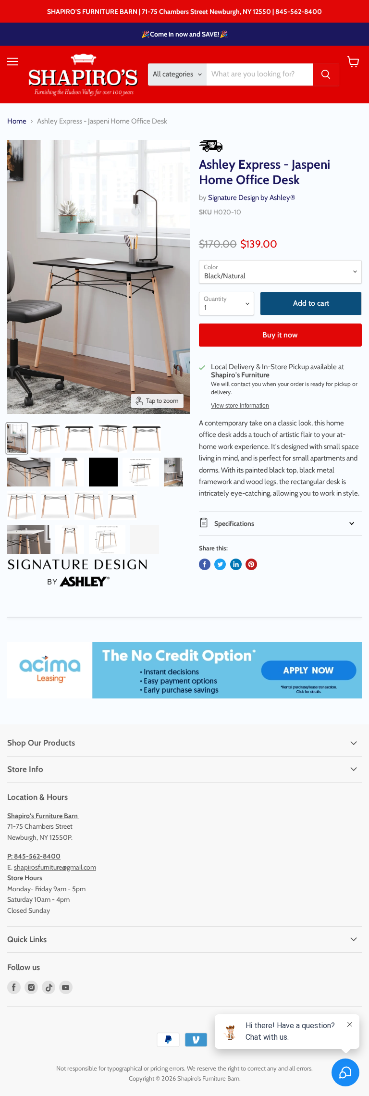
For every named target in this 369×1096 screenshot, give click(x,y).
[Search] (326, 74)
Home (16, 121)
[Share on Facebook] (204, 564)
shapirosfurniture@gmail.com (55, 867)
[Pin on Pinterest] (251, 564)
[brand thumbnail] (77, 573)
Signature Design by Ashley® (251, 197)
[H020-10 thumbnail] (16, 438)
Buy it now (280, 334)
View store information (240, 405)
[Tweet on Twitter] (220, 564)
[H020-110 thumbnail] (173, 472)
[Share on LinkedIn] (236, 564)
